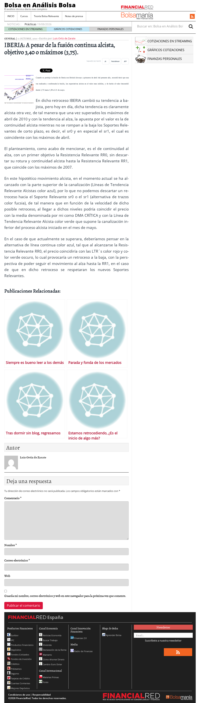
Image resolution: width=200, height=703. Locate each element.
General (9, 38)
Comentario (12, 498)
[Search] (191, 26)
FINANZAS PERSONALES (110, 29)
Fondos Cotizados (19, 654)
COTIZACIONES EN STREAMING (25, 29)
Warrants (47, 654)
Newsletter (163, 627)
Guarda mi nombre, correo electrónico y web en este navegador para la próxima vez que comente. (65, 596)
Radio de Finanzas (83, 651)
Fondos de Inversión (21, 659)
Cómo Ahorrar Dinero (53, 659)
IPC (12, 640)
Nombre (10, 545)
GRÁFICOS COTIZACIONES (68, 29)
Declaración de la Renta (54, 649)
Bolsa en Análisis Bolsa (40, 5)
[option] (74, 22)
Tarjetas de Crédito (20, 678)
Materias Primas (50, 677)
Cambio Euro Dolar (52, 664)
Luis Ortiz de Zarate (64, 38)
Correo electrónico (17, 560)
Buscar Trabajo (50, 640)
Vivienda (47, 644)
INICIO (10, 16)
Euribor (14, 635)
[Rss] (192, 16)
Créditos (14, 663)
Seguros (14, 673)
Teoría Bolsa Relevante (46, 16)
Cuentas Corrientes (20, 683)
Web (7, 576)
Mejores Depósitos (20, 688)
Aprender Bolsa (113, 635)
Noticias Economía (51, 635)
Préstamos (15, 668)
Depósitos (15, 649)
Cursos (24, 16)
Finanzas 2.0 (80, 638)
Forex (45, 682)
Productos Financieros (21, 644)
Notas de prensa (74, 16)
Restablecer (115, 61)
